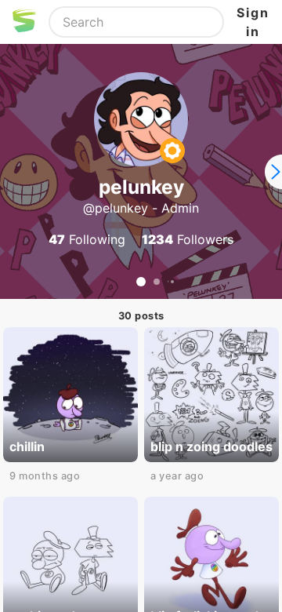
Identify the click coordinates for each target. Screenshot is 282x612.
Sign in (253, 22)
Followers (187, 239)
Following (87, 239)
